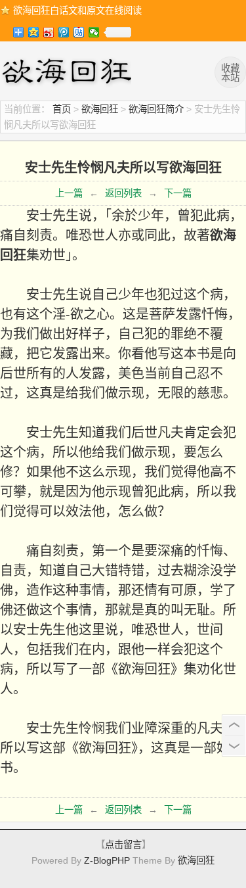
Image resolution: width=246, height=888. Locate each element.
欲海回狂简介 (156, 109)
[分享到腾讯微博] (64, 32)
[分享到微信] (94, 32)
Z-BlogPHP (107, 860)
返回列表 (123, 193)
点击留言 (123, 844)
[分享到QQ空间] (33, 32)
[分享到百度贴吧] (79, 32)
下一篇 (178, 193)
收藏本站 (230, 73)
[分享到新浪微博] (48, 32)
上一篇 (69, 193)
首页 (61, 109)
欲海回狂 (69, 73)
